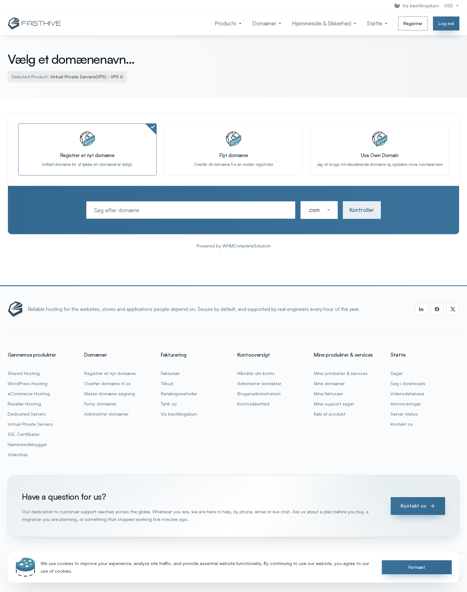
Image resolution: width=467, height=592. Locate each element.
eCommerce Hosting (29, 393)
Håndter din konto (256, 373)
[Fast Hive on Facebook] (437, 309)
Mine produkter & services (341, 373)
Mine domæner (329, 383)
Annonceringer (405, 403)
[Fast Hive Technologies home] (15, 309)
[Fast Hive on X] (453, 309)
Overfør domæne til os (107, 383)
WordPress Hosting (27, 383)
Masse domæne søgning (109, 393)
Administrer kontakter (259, 383)
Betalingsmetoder (179, 393)
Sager (396, 373)
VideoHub (18, 454)
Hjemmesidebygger (27, 444)
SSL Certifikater (24, 434)
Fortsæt (417, 567)
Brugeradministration (259, 393)
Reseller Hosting (24, 403)
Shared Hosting (24, 373)
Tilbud (167, 383)
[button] (319, 210)
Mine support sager (334, 403)
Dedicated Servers (27, 414)
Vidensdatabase (407, 393)
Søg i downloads (407, 383)
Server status (404, 414)
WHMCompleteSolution (246, 245)
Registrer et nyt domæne (110, 373)
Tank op (169, 403)
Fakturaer (170, 373)
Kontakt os (401, 424)
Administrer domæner (106, 414)
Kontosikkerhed (253, 403)
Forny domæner (100, 403)
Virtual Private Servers (30, 424)
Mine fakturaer (328, 393)
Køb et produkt (329, 414)
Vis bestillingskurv (179, 414)
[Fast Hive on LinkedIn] (421, 309)
